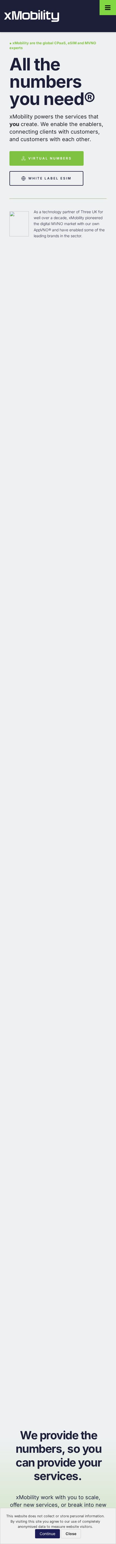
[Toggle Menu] (108, 7)
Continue (47, 1533)
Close (71, 1533)
